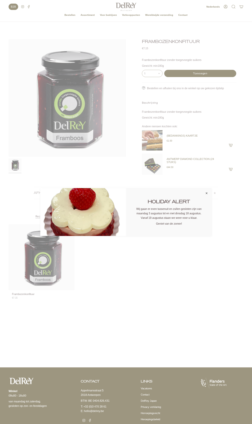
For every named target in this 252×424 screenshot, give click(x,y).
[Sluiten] (206, 193)
